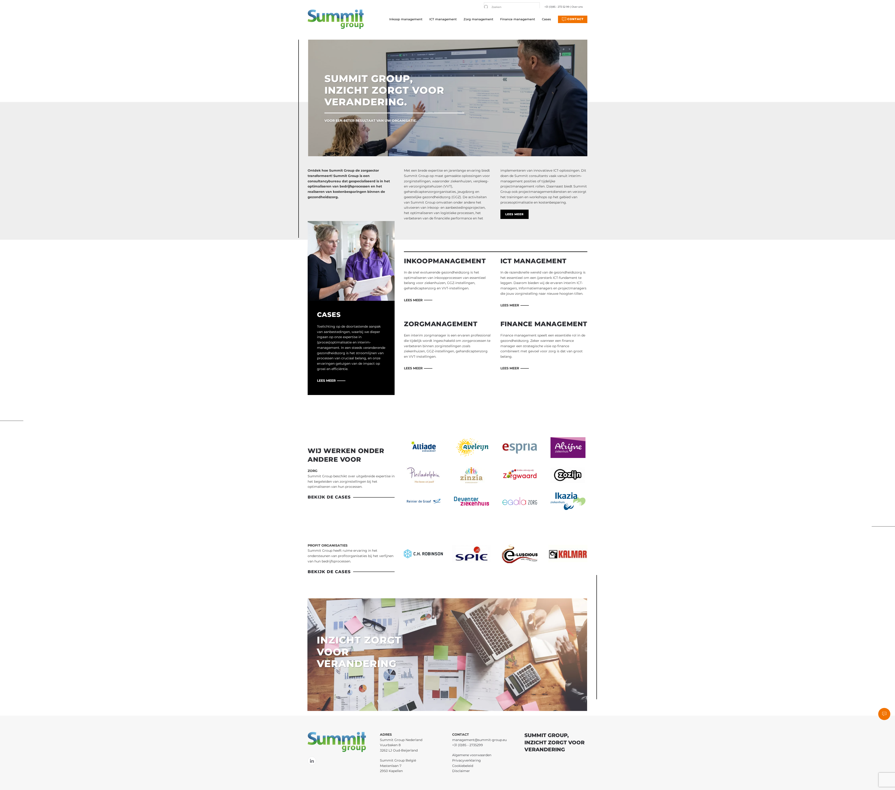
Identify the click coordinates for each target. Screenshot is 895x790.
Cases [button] (546, 19)
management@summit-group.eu (479, 740)
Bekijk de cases (329, 497)
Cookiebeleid (462, 766)
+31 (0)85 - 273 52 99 (556, 6)
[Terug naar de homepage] (336, 19)
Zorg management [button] (478, 19)
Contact (575, 19)
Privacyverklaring (466, 760)
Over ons (577, 6)
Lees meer (514, 214)
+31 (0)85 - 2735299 (467, 745)
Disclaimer (461, 771)
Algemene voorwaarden (471, 755)
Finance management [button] (517, 19)
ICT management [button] (443, 19)
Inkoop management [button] (405, 19)
